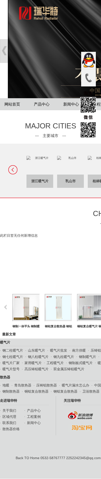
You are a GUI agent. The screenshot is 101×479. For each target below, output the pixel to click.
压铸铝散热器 (46, 385)
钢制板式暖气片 (81, 363)
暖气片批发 (58, 350)
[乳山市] (53, 165)
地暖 (5, 385)
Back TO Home (27, 458)
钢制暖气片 (87, 357)
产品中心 (42, 104)
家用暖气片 (33, 363)
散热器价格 (11, 429)
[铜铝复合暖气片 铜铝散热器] (73, 307)
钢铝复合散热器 (65, 391)
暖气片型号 (11, 369)
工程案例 (34, 417)
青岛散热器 (22, 385)
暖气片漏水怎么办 (75, 385)
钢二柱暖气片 (12, 350)
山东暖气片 (36, 350)
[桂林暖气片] (84, 165)
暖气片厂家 (11, 363)
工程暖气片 (55, 363)
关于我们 (9, 410)
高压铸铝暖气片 (37, 369)
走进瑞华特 (8, 400)
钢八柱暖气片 (38, 357)
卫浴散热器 (91, 391)
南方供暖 (79, 350)
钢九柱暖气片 (63, 357)
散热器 (5, 377)
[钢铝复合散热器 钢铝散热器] (40, 307)
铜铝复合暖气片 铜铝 (72, 326)
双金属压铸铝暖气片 (68, 369)
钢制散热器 (11, 391)
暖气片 (5, 342)
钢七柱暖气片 (12, 357)
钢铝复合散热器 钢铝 (40, 326)
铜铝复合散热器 (37, 391)
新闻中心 (71, 104)
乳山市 (53, 181)
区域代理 (9, 417)
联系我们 (9, 423)
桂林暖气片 (84, 181)
